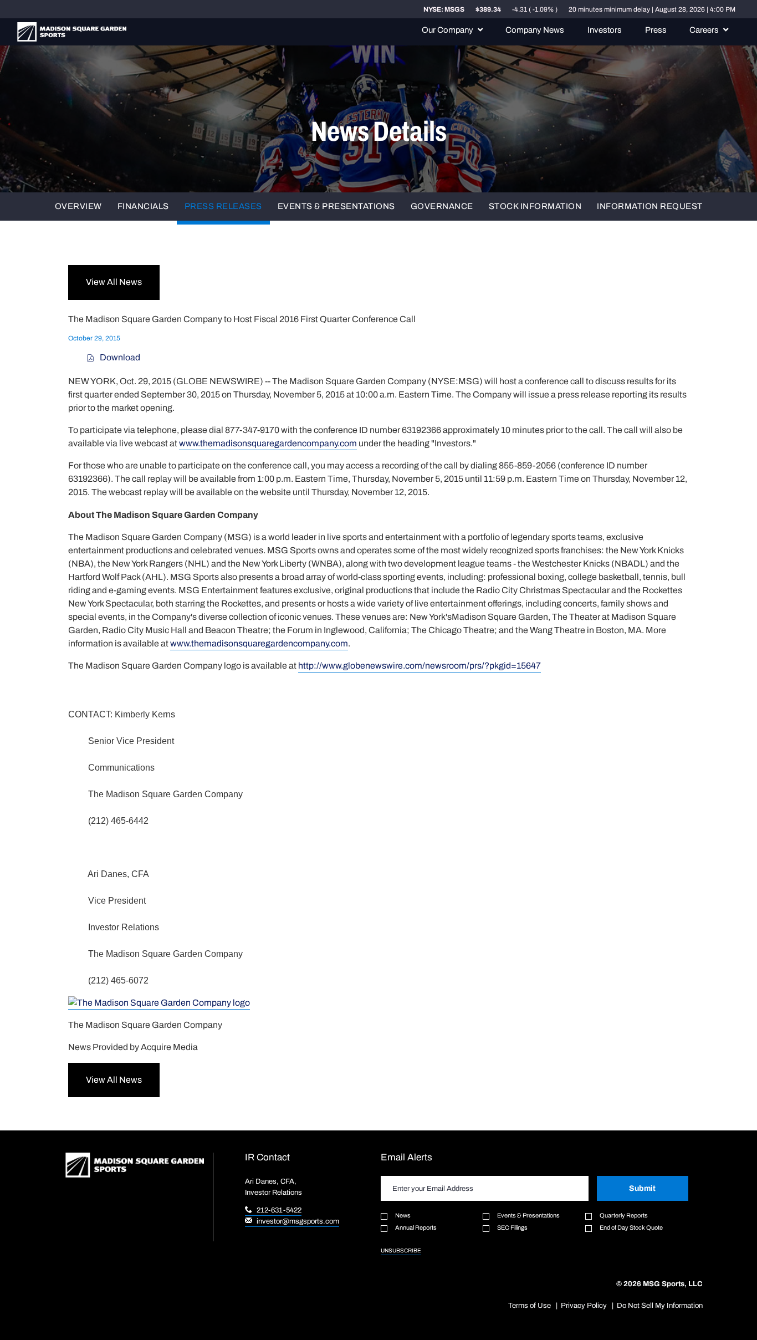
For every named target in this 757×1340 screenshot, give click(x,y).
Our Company (447, 30)
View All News (114, 282)
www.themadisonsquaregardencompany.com (268, 443)
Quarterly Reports (624, 1215)
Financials (143, 206)
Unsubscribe (401, 1250)
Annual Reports (416, 1227)
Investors (604, 30)
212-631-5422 (278, 1210)
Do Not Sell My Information (660, 1305)
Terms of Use (529, 1305)
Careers (704, 30)
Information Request (650, 206)
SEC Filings (512, 1227)
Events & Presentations (336, 206)
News (403, 1215)
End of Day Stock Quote (631, 1227)
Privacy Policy (584, 1305)
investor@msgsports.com (297, 1221)
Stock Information (535, 206)
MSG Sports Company (71, 31)
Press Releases (223, 206)
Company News (534, 30)
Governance (442, 206)
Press (656, 30)
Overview (78, 206)
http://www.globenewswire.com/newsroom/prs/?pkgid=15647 (419, 665)
